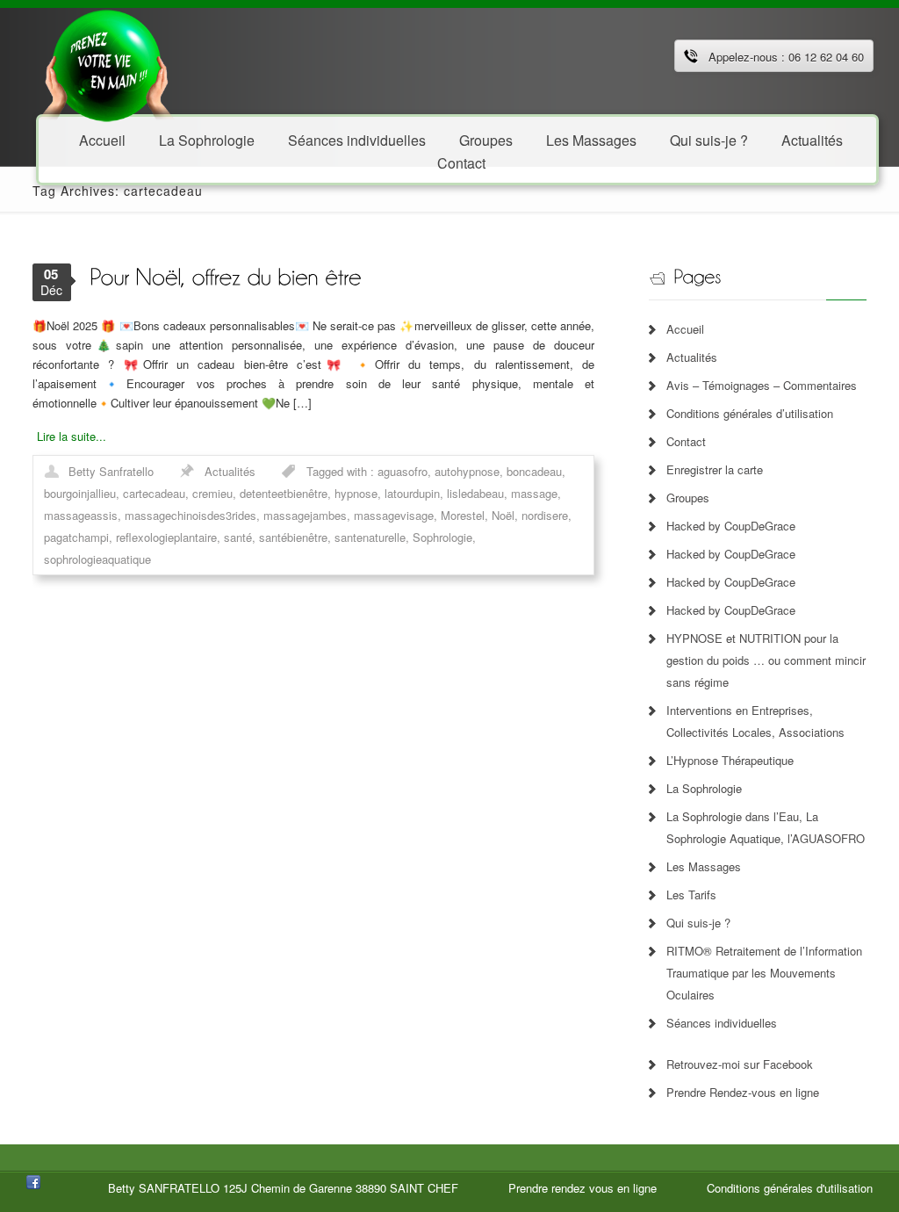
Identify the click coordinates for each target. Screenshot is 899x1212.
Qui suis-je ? (709, 139)
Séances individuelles (357, 139)
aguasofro (403, 471)
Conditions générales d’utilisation (749, 413)
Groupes (687, 497)
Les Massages (591, 139)
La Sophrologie (207, 139)
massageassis (81, 515)
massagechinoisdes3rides (190, 515)
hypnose (356, 493)
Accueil (102, 139)
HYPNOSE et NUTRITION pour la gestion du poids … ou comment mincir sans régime (766, 660)
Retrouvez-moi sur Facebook (739, 1064)
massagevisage (394, 515)
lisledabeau (475, 493)
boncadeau (534, 471)
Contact (461, 162)
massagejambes (305, 515)
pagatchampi (76, 537)
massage (534, 493)
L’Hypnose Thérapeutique (730, 760)
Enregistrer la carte (714, 469)
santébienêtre (293, 537)
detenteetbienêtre (283, 493)
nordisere (544, 515)
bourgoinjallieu (80, 493)
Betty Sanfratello (111, 471)
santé (238, 537)
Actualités (812, 139)
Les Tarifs (691, 894)
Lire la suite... (71, 436)
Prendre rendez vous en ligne (582, 1188)
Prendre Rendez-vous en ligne (742, 1092)
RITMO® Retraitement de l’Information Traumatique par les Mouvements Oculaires (764, 972)
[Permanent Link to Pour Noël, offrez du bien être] (225, 275)
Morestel (463, 515)
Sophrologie (442, 537)
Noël (503, 515)
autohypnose (467, 471)
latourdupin (412, 493)
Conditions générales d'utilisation (790, 1188)
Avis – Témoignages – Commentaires (761, 385)
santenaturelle (370, 537)
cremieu (212, 493)
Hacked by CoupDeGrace (730, 525)
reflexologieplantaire (166, 537)
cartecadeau (154, 493)
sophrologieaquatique (97, 559)
